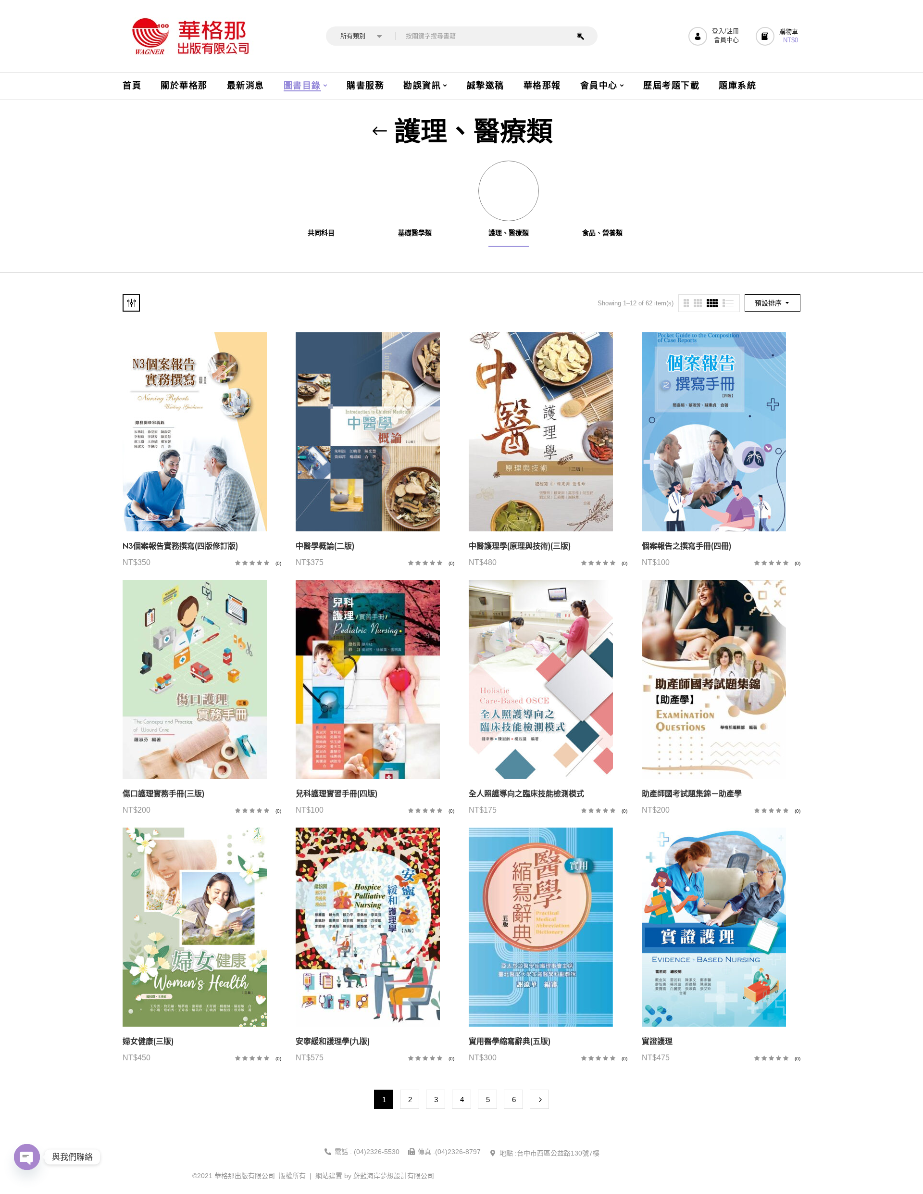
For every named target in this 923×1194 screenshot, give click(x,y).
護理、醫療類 (508, 233)
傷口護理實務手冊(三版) (163, 793)
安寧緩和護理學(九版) (333, 1041)
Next (539, 1099)
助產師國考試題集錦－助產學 (692, 793)
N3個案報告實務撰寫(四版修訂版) (180, 546)
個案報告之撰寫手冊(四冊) (686, 546)
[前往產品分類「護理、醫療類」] (508, 190)
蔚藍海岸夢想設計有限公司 (393, 1176)
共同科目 (321, 233)
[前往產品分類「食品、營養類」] (602, 190)
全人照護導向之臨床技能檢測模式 (526, 793)
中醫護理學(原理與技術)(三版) (520, 546)
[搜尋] (580, 36)
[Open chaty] (27, 1157)
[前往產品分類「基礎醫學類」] (414, 190)
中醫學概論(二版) (325, 546)
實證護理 (657, 1041)
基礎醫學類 (415, 233)
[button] (778, 36)
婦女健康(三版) (148, 1041)
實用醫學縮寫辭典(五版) (509, 1041)
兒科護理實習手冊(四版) (336, 793)
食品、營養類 (602, 233)
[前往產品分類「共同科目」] (321, 190)
